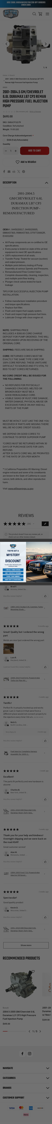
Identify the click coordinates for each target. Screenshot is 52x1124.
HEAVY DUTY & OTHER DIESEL (13, 579)
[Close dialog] (50, 543)
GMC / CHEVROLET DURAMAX (13, 573)
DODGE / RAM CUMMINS (13, 576)
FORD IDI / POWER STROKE (13, 570)
